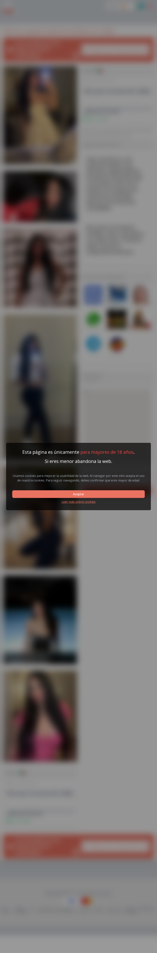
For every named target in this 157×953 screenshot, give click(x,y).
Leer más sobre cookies (78, 502)
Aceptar (78, 494)
